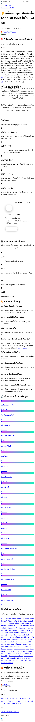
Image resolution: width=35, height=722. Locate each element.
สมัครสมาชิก (10, 8)
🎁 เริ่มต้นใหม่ (5, 32)
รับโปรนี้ (12, 229)
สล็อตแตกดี (10, 623)
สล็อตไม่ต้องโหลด (23, 618)
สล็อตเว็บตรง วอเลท (26, 630)
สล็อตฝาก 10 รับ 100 (23, 635)
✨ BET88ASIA (6, 6)
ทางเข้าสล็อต (24, 699)
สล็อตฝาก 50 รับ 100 (7, 637)
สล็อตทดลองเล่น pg (18, 701)
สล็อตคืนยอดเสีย (6, 653)
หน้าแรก (3, 699)
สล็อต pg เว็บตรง (14, 632)
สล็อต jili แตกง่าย (26, 639)
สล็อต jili (3, 642)
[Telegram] (1, 718)
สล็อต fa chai (18, 621)
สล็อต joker (12, 635)
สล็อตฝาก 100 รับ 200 (7, 660)
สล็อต (2, 77)
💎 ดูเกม (13, 32)
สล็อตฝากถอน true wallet (13, 703)
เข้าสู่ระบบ (15, 712)
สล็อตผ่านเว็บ (17, 653)
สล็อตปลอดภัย (27, 651)
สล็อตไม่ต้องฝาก (13, 642)
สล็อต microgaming (22, 660)
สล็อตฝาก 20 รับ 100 (23, 658)
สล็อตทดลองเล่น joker (21, 649)
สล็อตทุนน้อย (27, 653)
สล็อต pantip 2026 (25, 642)
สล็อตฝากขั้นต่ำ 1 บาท (16, 656)
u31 (2, 82)
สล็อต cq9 (10, 649)
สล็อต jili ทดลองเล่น (7, 644)
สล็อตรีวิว (19, 646)
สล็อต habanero (13, 630)
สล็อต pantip (10, 651)
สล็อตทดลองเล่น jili (21, 644)
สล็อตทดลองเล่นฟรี (13, 699)
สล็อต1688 (4, 656)
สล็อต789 (19, 651)
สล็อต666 (24, 632)
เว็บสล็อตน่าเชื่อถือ (13, 639)
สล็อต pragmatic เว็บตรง (8, 618)
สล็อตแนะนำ (11, 658)
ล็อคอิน (3, 8)
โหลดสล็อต (4, 632)
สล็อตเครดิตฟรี (12, 628)
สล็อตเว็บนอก (19, 623)
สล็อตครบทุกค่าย (24, 628)
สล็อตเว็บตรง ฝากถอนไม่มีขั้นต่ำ (18, 625)
